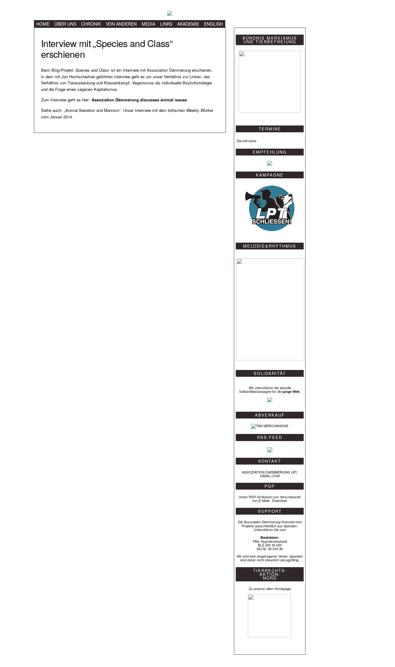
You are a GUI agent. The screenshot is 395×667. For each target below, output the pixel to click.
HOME (43, 24)
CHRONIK (91, 24)
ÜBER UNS (65, 24)
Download (279, 500)
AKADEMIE (188, 24)
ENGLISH (213, 24)
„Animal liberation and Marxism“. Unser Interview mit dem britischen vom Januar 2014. (127, 113)
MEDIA (148, 24)
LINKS (166, 24)
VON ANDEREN (121, 24)
